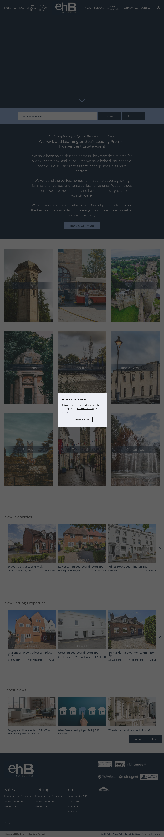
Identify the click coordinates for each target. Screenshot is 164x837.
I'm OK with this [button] (82, 419)
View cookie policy (85, 408)
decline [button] (65, 412)
